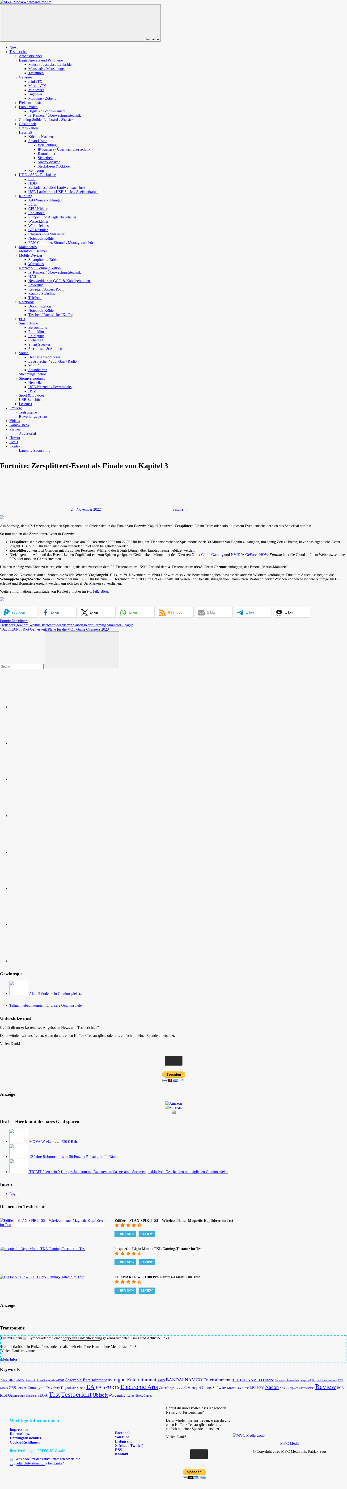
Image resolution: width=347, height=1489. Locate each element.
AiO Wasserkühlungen (45, 200)
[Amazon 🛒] (44, 888)
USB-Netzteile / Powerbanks (50, 387)
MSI (253, 1388)
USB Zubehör (29, 400)
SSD (31, 179)
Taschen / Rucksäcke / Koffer (50, 315)
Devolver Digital (58, 1388)
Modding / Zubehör (43, 98)
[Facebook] (44, 743)
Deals (13, 442)
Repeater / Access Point (45, 289)
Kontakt (15, 446)
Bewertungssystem (33, 416)
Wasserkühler (38, 221)
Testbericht (76, 1394)
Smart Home (37, 141)
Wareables (36, 264)
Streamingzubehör (32, 374)
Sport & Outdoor (31, 395)
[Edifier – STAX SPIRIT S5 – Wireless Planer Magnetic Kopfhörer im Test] (52, 1225)
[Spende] (44, 707)
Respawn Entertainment (301, 1388)
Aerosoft (31, 1380)
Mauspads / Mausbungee (46, 69)
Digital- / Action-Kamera (46, 111)
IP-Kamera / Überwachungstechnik (54, 115)
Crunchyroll (36, 1388)
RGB (340, 1388)
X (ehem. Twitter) (128, 1446)
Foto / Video (28, 107)
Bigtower (35, 94)
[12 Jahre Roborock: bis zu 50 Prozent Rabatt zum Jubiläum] (19, 1157)
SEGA (43, 1395)
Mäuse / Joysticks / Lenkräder (50, 64)
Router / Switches (41, 293)
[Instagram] (44, 816)
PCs (22, 319)
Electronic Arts (139, 1386)
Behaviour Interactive (287, 1380)
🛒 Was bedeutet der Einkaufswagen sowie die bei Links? (45, 1461)
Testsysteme (28, 412)
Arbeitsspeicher (30, 56)
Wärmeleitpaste (39, 226)
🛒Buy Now (125, 1234)
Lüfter (33, 204)
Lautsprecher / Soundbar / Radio (52, 361)
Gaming (179, 1387)
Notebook (26, 302)
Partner (14, 429)
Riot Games (9, 1395)
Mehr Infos (9, 1359)
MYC (260, 1388)
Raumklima (46, 154)
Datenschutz (20, 1434)
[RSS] (44, 925)
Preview (15, 408)
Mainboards (28, 247)
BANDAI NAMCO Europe (253, 1380)
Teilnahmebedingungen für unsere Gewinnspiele (45, 1005)
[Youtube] (44, 779)
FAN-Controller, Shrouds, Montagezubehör (60, 243)
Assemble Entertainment (86, 1380)
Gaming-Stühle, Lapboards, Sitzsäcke (47, 120)
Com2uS (22, 1388)
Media (245, 1388)
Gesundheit (27, 124)
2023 (11, 1380)
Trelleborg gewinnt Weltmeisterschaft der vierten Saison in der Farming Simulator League (66, 625)
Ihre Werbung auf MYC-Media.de (37, 1451)
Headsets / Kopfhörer (44, 357)
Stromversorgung (32, 378)
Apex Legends (46, 1380)
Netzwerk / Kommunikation (40, 268)
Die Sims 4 (78, 1388)
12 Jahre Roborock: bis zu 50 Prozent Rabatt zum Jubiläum (73, 1157)
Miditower (36, 90)
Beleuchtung (47, 145)
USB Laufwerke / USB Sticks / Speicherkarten (63, 192)
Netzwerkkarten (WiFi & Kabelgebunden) (59, 281)
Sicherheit (45, 158)
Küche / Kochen (40, 137)
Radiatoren (36, 213)
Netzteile (35, 383)
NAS (32, 277)
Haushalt (25, 132)
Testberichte (18, 52)
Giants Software (214, 1388)
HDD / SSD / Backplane (37, 175)
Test (54, 1394)
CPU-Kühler (37, 209)
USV (32, 391)
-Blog (97, 591)
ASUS (161, 1380)
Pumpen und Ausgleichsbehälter (52, 217)
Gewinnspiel (192, 1388)
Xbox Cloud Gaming (207, 555)
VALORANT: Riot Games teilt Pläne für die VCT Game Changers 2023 (54, 629)
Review (147, 1234)
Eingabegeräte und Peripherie (41, 60)
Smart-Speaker (49, 162)
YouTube (121, 1437)
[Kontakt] (44, 961)
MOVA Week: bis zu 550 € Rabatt (54, 1142)
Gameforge (166, 1388)
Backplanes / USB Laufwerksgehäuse (56, 187)
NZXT (283, 1387)
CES (12, 1387)
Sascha (178, 509)
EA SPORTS (107, 1387)
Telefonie (35, 298)
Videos (14, 421)
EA (90, 1386)
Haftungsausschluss (25, 1438)
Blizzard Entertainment (324, 1380)
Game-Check (19, 425)
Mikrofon (35, 366)
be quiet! (305, 1380)
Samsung (31, 1395)
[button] (19, 612)
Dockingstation (39, 306)
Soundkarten (37, 370)
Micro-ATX (37, 86)
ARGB (60, 1380)
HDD (32, 183)
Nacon (272, 1387)
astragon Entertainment (132, 1379)
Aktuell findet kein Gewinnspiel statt (56, 994)
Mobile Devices (30, 255)
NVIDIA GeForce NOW (249, 555)
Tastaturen (36, 73)
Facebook (122, 1433)
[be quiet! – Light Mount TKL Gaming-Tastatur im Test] (42, 1249)
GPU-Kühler (38, 230)
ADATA (20, 1380)
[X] (44, 852)
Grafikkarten (28, 128)
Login (13, 1194)
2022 (4, 1380)
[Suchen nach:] (22, 666)
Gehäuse (25, 77)
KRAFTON (234, 1388)
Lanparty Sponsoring (34, 450)
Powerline (35, 285)
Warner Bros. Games (139, 1395)
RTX (22, 1396)
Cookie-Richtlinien (25, 1442)
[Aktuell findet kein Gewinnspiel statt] (19, 994)
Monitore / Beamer (33, 251)
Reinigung (36, 170)
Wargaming (117, 1395)
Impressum (19, 1429)
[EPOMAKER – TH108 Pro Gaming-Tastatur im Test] (42, 1277)
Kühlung (25, 196)
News (13, 47)
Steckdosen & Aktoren (55, 166)
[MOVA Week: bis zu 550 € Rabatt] (19, 1142)
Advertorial (27, 433)
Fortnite (6, 621)
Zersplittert (20, 621)
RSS (118, 1450)
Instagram (122, 1441)
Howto (14, 438)
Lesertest (25, 404)
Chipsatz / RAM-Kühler (46, 234)
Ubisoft (100, 1395)
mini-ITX (35, 81)
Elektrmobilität (30, 103)
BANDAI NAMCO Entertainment (198, 1379)
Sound (24, 353)
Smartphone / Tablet (43, 260)
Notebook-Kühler (41, 238)
